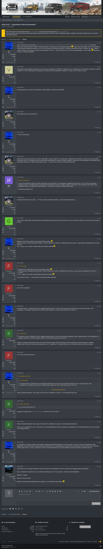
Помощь (89, 541)
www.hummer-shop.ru (37, 411)
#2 (100, 67)
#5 (100, 132)
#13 (100, 306)
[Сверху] (98, 541)
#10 (100, 238)
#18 (100, 421)
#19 (100, 442)
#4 (100, 111)
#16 (100, 373)
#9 (100, 218)
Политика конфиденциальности (78, 541)
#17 (100, 401)
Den (4, 26)
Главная (95, 541)
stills (33, 531)
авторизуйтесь (35, 31)
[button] (11, 17)
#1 (100, 42)
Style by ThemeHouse (7, 545)
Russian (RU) (12, 541)
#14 (100, 330)
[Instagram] (100, 546)
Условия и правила (64, 541)
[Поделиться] (98, 43)
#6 (100, 156)
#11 (100, 263)
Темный (4, 541)
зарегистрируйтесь (62, 31)
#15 (100, 352)
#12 (100, 285)
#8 (100, 197)
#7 (100, 177)
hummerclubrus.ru (10, 62)
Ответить (98, 62)
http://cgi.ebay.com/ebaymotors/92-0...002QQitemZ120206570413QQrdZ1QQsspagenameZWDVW (62, 45)
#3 (100, 87)
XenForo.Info (13, 547)
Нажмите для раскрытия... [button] (59, 389)
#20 (100, 466)
